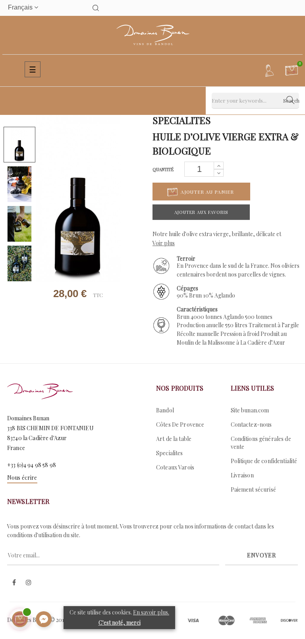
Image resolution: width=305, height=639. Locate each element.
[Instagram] (29, 583)
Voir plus (163, 243)
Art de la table (173, 439)
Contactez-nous (251, 424)
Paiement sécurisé (253, 489)
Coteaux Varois (175, 467)
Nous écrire (22, 477)
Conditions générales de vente (261, 442)
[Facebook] (14, 583)
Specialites (169, 453)
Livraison (242, 475)
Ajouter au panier (206, 192)
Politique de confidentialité (264, 461)
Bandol (165, 410)
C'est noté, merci (119, 622)
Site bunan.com (250, 410)
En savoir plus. (151, 612)
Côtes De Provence (180, 424)
